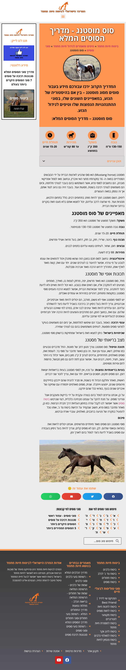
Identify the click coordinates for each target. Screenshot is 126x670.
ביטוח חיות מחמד (107, 46)
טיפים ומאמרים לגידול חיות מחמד (73, 46)
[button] (63, 16)
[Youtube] (59, 660)
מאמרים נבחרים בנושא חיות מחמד (79, 564)
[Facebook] (67, 660)
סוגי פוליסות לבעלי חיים (107, 590)
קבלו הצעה (19, 108)
